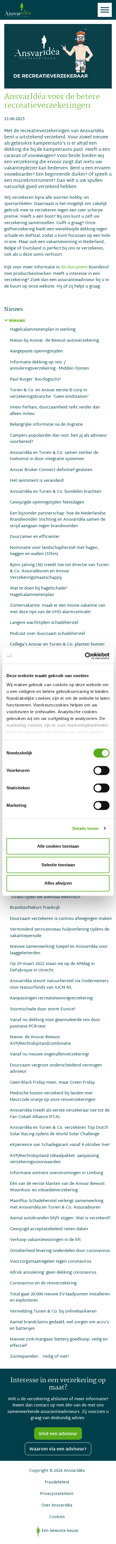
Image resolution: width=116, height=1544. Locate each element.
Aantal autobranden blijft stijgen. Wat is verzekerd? (60, 1218)
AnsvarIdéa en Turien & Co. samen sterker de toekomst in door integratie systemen (54, 456)
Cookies (57, 1517)
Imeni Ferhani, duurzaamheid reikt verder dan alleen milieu (55, 410)
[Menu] (105, 10)
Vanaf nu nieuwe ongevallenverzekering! (49, 1054)
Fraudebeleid (57, 1482)
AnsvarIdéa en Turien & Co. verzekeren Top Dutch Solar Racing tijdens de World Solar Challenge (59, 1131)
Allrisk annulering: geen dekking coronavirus (53, 1272)
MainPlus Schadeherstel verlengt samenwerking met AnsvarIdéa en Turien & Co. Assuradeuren (56, 1204)
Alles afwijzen (58, 883)
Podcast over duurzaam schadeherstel (47, 634)
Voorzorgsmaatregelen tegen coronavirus (50, 1261)
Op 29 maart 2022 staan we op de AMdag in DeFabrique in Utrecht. (52, 967)
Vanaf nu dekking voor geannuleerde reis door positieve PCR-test (55, 1023)
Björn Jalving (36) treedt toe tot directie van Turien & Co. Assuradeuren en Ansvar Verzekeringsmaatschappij (59, 571)
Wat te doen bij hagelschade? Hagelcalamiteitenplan (38, 591)
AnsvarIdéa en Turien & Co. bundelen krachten (55, 492)
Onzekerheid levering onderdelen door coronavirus (60, 1251)
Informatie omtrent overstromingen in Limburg (56, 1173)
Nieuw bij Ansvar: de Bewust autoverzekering (54, 340)
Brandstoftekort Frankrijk (35, 908)
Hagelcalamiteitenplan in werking (42, 329)
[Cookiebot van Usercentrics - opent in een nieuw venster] (85, 656)
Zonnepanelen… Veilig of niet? (39, 1356)
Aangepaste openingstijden (36, 351)
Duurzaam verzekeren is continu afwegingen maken (61, 919)
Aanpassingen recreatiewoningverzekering (51, 998)
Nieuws (17, 321)
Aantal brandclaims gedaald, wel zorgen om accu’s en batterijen (59, 1325)
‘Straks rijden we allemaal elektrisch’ (45, 897)
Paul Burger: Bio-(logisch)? (35, 379)
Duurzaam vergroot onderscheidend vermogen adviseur (56, 1068)
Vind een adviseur (58, 1434)
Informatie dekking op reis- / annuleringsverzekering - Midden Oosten (49, 365)
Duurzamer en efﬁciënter (35, 537)
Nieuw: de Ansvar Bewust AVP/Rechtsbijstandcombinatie (40, 1040)
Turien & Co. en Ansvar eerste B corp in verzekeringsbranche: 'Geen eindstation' (49, 393)
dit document (74, 267)
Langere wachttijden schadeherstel (44, 623)
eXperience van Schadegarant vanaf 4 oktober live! (60, 1145)
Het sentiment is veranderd (37, 481)
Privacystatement (57, 1494)
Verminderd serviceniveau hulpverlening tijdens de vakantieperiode (59, 932)
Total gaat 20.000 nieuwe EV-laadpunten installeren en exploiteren (60, 1297)
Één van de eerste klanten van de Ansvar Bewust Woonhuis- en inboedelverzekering (57, 1187)
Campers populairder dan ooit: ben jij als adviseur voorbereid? (58, 438)
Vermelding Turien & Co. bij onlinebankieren (53, 1311)
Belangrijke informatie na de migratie (46, 424)
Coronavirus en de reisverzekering (43, 1283)
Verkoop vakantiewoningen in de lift (45, 1240)
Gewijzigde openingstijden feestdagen (47, 502)
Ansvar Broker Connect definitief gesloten (51, 470)
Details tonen (85, 828)
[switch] (101, 770)
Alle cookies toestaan (58, 846)
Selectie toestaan (58, 864)
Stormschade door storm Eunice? (43, 1009)
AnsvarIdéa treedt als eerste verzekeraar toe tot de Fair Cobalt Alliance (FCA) (60, 1113)
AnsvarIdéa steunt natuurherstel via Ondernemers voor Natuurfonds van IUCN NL (59, 984)
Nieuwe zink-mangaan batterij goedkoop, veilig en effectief (59, 1342)
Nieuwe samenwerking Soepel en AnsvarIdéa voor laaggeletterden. (59, 950)
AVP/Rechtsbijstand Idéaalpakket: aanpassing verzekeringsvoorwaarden (54, 1159)
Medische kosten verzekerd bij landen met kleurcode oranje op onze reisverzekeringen (52, 1096)
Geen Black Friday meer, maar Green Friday (52, 1082)
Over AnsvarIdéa (56, 1505)
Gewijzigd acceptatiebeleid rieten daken (49, 1229)
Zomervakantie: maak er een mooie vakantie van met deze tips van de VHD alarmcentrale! (57, 608)
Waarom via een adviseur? (58, 1449)
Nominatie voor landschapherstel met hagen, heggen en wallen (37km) (54, 551)
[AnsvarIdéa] (17, 10)
